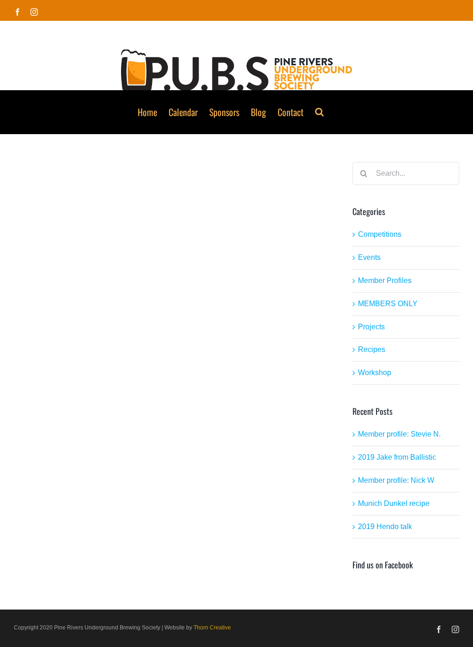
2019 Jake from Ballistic (397, 457)
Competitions (379, 234)
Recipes (371, 349)
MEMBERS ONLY (388, 304)
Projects (371, 327)
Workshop (374, 372)
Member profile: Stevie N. (399, 434)
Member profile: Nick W (396, 480)
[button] (319, 112)
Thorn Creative (212, 627)
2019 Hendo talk (385, 526)
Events (369, 257)
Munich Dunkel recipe (394, 503)
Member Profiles (385, 280)
